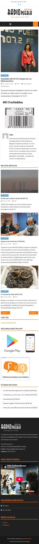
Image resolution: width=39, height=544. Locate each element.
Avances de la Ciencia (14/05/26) (13, 241)
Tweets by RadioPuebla (8, 323)
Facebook (6, 525)
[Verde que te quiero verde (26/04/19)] (19, 181)
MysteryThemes (27, 538)
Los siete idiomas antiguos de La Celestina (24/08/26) (20, 390)
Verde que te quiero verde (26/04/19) (14, 198)
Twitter (5, 522)
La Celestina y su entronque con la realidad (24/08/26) (20, 395)
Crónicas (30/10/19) (34, 313)
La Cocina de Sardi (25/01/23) (11, 294)
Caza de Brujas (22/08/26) (11, 399)
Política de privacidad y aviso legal (19, 541)
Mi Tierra (5, 75)
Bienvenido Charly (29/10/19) (6, 313)
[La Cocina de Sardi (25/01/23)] (19, 277)
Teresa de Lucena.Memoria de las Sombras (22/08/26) (20, 407)
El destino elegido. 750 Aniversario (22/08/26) (17, 403)
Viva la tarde (7, 510)
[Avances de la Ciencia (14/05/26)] (19, 224)
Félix (18, 84)
